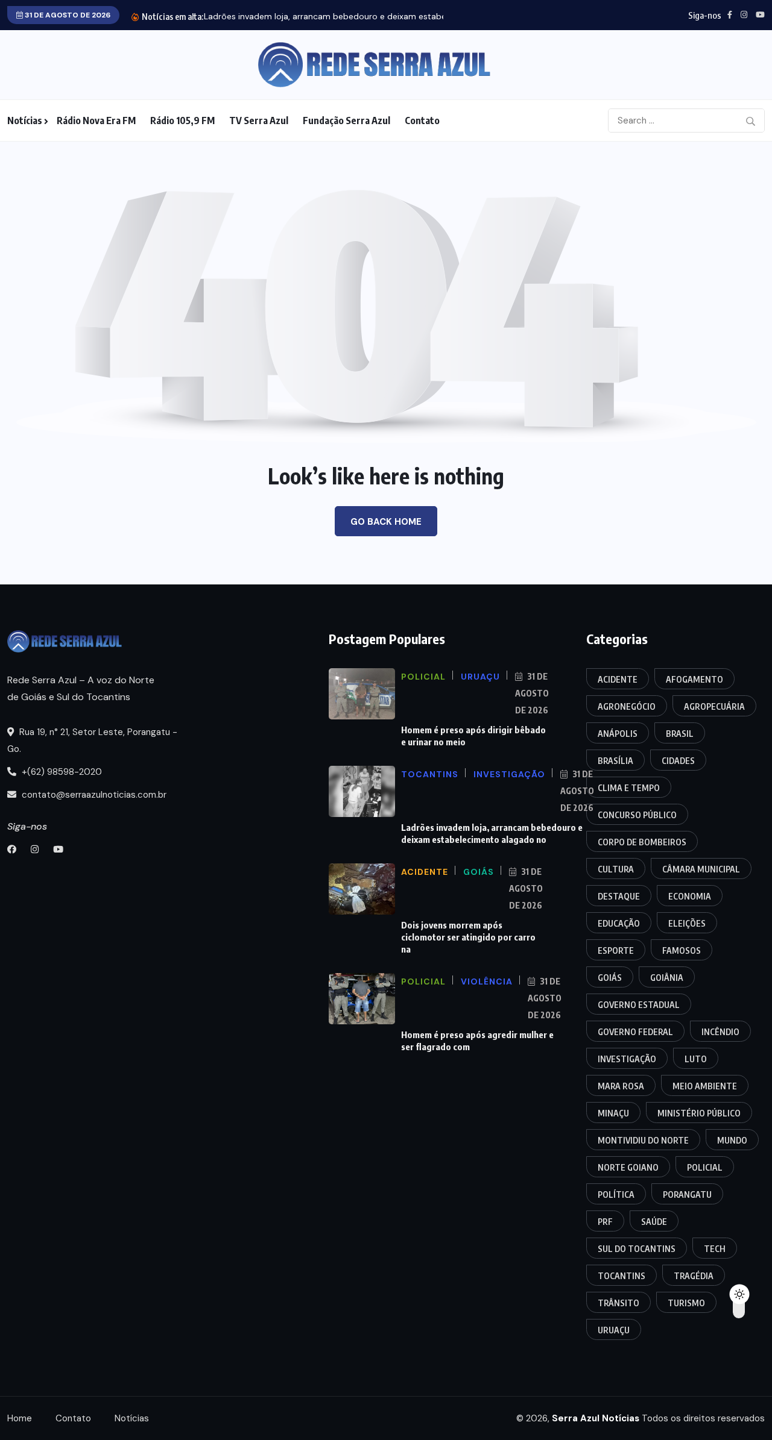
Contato (422, 120)
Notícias (24, 120)
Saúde (654, 1221)
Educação (619, 923)
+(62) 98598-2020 (60, 772)
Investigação (627, 1059)
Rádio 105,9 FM (182, 120)
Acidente (618, 679)
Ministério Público (699, 1113)
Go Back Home (386, 522)
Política (616, 1194)
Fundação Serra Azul (346, 120)
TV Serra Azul (258, 120)
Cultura (616, 869)
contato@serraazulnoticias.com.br (92, 795)
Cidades (678, 761)
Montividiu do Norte (643, 1140)
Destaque (619, 896)
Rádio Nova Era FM (96, 120)
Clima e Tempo (629, 788)
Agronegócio (627, 706)
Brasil (680, 733)
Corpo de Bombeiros (642, 842)
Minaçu (613, 1113)
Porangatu (687, 1194)
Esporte (616, 950)
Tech (715, 1249)
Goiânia (666, 977)
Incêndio (720, 1032)
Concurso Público (637, 815)
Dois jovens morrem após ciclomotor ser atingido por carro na (468, 936)
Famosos (681, 950)
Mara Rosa (621, 1086)
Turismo (686, 1303)
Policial (705, 1167)
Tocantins (621, 1276)
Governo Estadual (639, 1005)
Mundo (732, 1140)
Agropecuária (714, 706)
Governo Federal (635, 1032)
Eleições (687, 923)
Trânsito (618, 1303)
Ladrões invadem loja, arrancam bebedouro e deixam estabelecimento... (348, 16)
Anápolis (618, 733)
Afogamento (694, 679)
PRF (605, 1221)
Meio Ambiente (704, 1086)
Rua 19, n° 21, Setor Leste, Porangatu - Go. (92, 740)
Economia (689, 896)
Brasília (615, 761)
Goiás (610, 977)
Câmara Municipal (701, 869)
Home (19, 1418)
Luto (696, 1059)
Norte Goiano (628, 1167)
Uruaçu (614, 1330)
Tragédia (693, 1276)
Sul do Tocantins (637, 1249)
